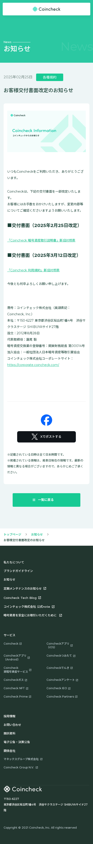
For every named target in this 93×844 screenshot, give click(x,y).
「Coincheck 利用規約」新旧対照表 (33, 270)
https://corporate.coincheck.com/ (33, 365)
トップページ (12, 534)
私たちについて (14, 562)
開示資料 (9, 733)
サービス (9, 635)
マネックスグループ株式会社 (21, 759)
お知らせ (37, 534)
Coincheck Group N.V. (19, 767)
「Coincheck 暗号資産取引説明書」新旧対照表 (41, 240)
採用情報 (9, 716)
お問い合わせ (12, 725)
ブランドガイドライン (18, 571)
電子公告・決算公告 (17, 742)
